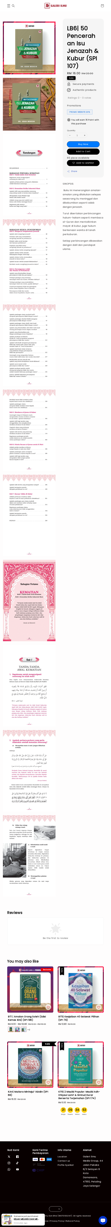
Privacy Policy (57, 1221)
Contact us (64, 1160)
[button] (8, 6)
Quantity (71, 130)
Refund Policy (73, 1221)
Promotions (74, 105)
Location (62, 1156)
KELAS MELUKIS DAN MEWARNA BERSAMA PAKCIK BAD (26, 1219)
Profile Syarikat (66, 1165)
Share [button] (74, 171)
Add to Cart (83, 151)
